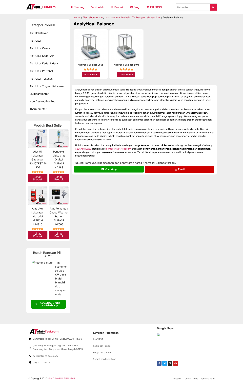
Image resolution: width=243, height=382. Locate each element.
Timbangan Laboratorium (146, 17)
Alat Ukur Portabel (41, 71)
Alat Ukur (35, 40)
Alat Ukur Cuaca (40, 48)
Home (77, 17)
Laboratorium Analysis (117, 17)
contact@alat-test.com (118, 148)
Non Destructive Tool (43, 101)
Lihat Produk (37, 178)
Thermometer (38, 109)
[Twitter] (164, 363)
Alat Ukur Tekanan (41, 78)
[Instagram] (170, 363)
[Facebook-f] (159, 363)
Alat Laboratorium (93, 17)
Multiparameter (39, 93)
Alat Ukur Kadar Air (42, 55)
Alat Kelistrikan (39, 33)
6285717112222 (83, 148)
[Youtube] (175, 363)
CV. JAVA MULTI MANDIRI (62, 378)
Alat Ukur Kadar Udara (44, 63)
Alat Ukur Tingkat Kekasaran (47, 86)
